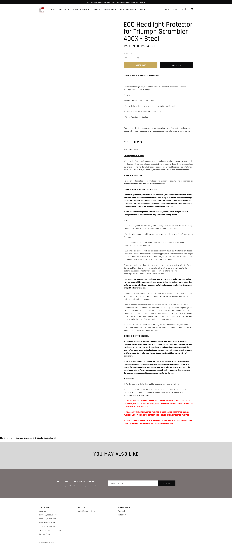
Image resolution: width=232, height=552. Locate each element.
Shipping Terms (45, 534)
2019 (52, 543)
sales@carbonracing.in (86, 511)
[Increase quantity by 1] (138, 57)
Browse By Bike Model (47, 519)
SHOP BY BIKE (63, 9)
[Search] (192, 9)
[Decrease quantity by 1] (125, 57)
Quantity (128, 54)
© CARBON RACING (44, 543)
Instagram (122, 515)
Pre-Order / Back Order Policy (50, 530)
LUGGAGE (96, 9)
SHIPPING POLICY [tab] (131, 149)
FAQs (141, 9)
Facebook (121, 511)
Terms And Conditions (47, 526)
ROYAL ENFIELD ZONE (47, 522)
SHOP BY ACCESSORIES (80, 9)
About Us (42, 511)
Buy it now (176, 65)
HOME (53, 9)
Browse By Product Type (48, 515)
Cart (183, 9)
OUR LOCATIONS (109, 9)
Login (175, 9)
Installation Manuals (127, 9)
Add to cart (141, 65)
